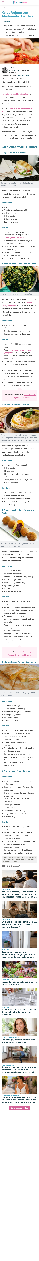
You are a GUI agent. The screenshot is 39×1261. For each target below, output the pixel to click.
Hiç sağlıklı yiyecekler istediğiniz (15, 94)
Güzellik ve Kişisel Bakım (10, 1037)
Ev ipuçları (5, 950)
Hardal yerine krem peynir (14, 238)
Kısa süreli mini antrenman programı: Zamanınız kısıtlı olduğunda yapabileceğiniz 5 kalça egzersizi (19, 1069)
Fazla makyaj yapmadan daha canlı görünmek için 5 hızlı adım (18, 1040)
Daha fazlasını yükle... (19, 1108)
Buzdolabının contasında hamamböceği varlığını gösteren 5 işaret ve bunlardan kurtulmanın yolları (18, 954)
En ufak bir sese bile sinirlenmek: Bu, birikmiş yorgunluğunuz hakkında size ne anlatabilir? (19, 924)
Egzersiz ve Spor (8, 1065)
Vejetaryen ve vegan (14, 8)
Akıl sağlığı (6, 889)
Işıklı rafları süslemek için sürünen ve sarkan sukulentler (19, 983)
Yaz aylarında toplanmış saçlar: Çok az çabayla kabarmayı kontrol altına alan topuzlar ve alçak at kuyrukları (19, 1100)
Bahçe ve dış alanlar (9, 980)
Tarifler (4, 8)
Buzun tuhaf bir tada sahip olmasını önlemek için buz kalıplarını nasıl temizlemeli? (19, 1012)
